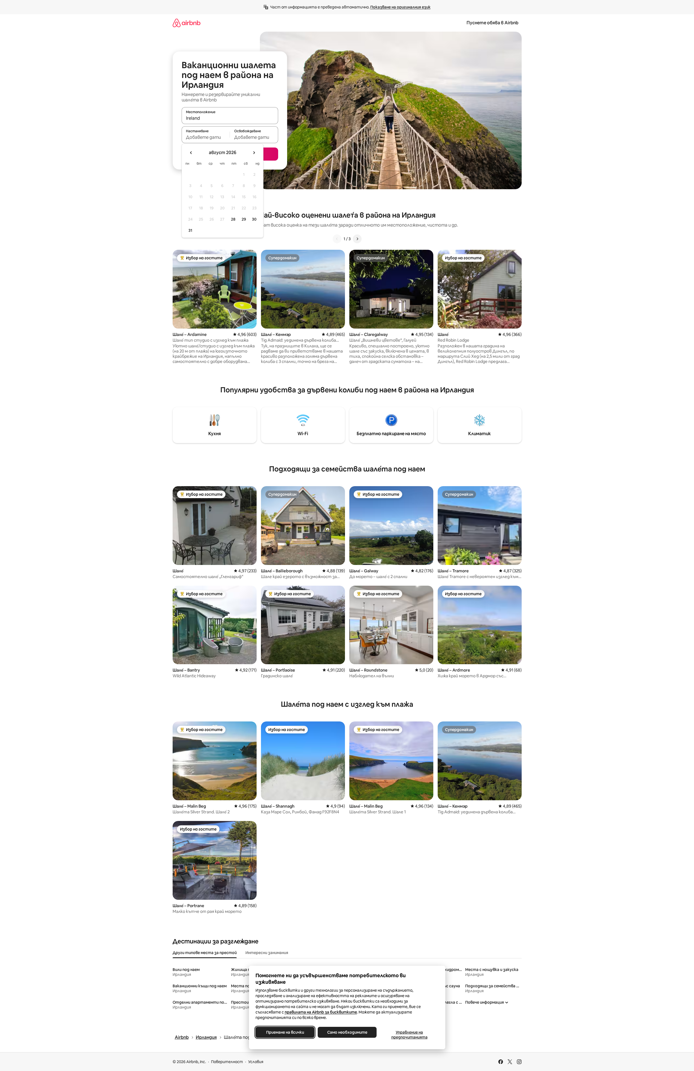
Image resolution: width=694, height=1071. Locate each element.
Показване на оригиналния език (400, 7)
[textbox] (206, 137)
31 (190, 230)
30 (254, 219)
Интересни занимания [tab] (266, 952)
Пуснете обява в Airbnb (492, 23)
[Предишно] (337, 238)
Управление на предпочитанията (409, 1035)
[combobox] (230, 118)
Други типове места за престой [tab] (205, 952)
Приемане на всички (285, 1032)
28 (233, 219)
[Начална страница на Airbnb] (186, 22)
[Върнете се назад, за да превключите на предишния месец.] (191, 152)
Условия (255, 1061)
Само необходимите (347, 1032)
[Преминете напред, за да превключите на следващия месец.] (254, 152)
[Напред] (357, 238)
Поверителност (227, 1061)
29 (244, 219)
